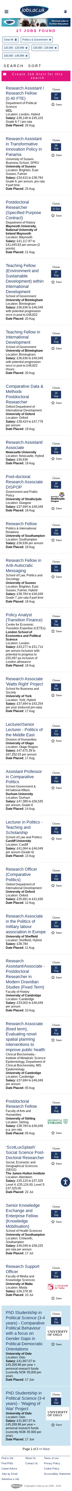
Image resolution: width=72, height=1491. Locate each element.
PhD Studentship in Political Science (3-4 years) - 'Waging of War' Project (25, 1401)
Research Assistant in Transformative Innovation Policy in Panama (24, 146)
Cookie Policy (51, 1468)
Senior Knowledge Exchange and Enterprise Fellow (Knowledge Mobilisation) (23, 1216)
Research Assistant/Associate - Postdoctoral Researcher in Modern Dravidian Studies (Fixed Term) (25, 973)
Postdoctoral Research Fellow (21, 1104)
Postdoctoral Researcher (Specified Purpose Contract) (23, 210)
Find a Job (7, 1458)
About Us (30, 1458)
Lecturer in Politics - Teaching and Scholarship (24, 827)
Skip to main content (15, 3)
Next (46, 1449)
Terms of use (51, 1458)
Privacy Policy (52, 1463)
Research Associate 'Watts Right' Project (24, 681)
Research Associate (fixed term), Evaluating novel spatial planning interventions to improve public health (25, 1036)
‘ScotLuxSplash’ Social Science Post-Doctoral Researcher (25, 1152)
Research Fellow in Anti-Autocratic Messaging (23, 565)
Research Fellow (21, 523)
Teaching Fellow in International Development (23, 337)
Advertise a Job (10, 1479)
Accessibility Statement (57, 1473)
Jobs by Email (9, 1473)
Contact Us (31, 1463)
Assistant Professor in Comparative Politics (24, 776)
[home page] (34, 16)
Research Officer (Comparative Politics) (21, 874)
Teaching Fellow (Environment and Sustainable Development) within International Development (25, 278)
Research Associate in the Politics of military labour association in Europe (26, 924)
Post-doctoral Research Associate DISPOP (24, 482)
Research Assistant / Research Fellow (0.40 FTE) (25, 93)
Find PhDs (7, 1463)
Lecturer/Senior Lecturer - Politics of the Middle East (24, 729)
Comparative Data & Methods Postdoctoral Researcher (24, 394)
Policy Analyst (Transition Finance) (24, 617)
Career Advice (9, 1468)
